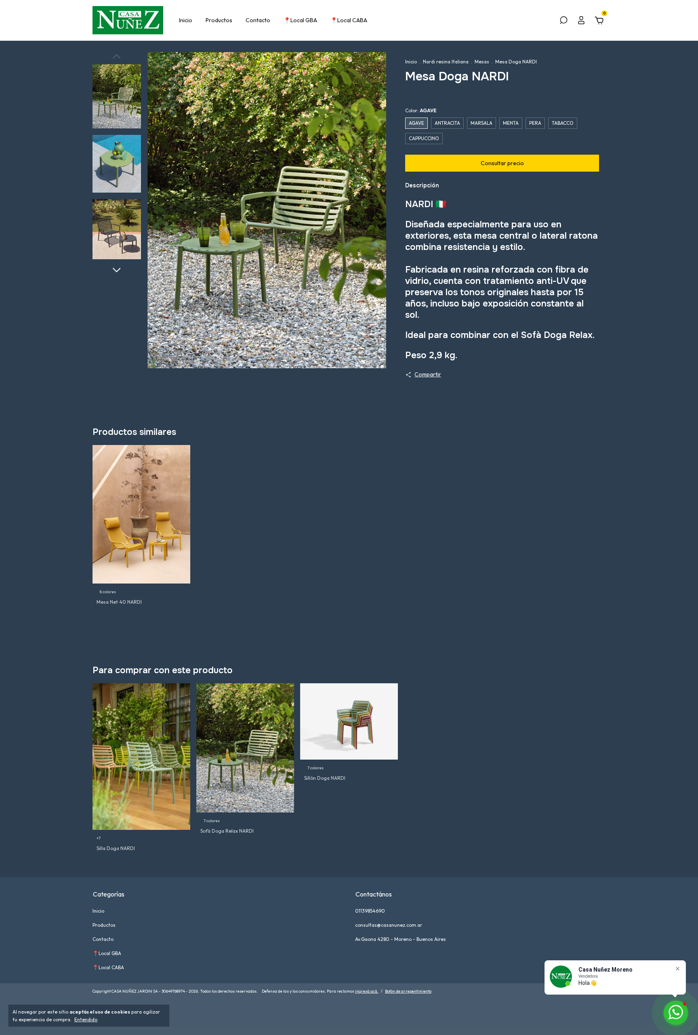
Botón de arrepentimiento (408, 991)
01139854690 (370, 911)
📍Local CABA (348, 20)
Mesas (482, 62)
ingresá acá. (366, 991)
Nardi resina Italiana (446, 62)
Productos (219, 20)
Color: (421, 110)
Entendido (85, 1019)
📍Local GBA (300, 20)
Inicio (185, 20)
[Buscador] (563, 21)
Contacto (258, 20)
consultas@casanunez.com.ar (388, 925)
